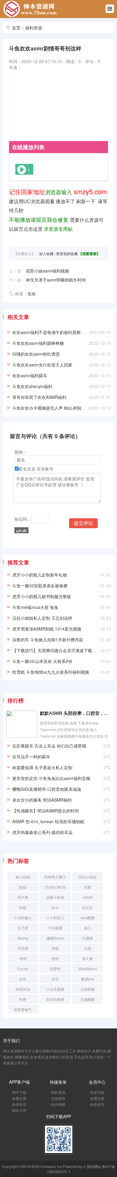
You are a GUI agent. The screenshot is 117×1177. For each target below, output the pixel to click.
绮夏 (87, 887)
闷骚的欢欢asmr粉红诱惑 (36, 354)
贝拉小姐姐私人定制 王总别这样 (42, 618)
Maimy (22, 938)
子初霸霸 (55, 927)
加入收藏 (46, 253)
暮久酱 (87, 958)
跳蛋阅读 (23, 989)
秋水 (55, 907)
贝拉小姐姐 (88, 876)
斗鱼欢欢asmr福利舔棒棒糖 (38, 343)
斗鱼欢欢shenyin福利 (32, 386)
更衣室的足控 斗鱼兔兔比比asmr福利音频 (51, 778)
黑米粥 (22, 897)
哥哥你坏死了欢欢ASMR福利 (39, 397)
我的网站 (94, 1166)
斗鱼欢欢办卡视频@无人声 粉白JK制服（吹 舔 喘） (60, 408)
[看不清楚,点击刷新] (21, 530)
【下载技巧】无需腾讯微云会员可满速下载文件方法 (60, 650)
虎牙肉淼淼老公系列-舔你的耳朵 (42, 832)
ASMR (87, 897)
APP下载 (19, 1092)
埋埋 (22, 958)
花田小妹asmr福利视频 (47, 271)
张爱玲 (55, 968)
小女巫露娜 (55, 989)
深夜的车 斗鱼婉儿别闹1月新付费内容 (47, 640)
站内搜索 (58, 1104)
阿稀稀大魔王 (55, 876)
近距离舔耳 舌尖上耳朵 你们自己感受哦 (49, 746)
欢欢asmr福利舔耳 (29, 375)
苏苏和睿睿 (55, 999)
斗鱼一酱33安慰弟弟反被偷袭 (40, 585)
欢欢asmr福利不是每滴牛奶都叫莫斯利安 (50, 332)
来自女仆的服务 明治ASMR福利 (42, 800)
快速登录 (19, 1104)
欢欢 (32, 293)
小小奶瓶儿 (55, 917)
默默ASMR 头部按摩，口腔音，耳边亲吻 (75, 713)
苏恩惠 (22, 948)
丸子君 (22, 927)
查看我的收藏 (67, 253)
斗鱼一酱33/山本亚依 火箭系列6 (42, 661)
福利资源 (33, 28)
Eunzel (22, 968)
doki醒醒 (88, 917)
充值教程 (58, 1098)
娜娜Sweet (55, 938)
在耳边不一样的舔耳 (31, 757)
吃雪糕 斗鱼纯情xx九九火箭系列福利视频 (50, 672)
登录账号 (45, 469)
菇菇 (22, 887)
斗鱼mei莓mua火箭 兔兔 (35, 607)
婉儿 (87, 927)
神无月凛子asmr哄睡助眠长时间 (56, 280)
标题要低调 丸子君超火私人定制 (42, 767)
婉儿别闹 (23, 876)
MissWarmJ (87, 968)
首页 (16, 28)
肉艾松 (87, 907)
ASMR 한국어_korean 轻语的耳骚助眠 (48, 821)
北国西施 (87, 989)
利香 (22, 999)
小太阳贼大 (23, 917)
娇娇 (55, 958)
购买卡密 (19, 1110)
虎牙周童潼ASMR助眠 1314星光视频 (46, 629)
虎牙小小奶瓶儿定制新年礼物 (39, 575)
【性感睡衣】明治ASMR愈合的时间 (45, 811)
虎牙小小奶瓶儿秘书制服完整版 (41, 596)
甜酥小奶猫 (55, 897)
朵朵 (55, 978)
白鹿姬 (87, 938)
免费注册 (19, 1098)
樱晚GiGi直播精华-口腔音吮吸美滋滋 (46, 789)
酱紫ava (87, 978)
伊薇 (55, 948)
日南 (87, 948)
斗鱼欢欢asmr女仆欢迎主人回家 (42, 365)
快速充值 (97, 1092)
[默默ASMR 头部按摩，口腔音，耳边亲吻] (21, 723)
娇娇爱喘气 (23, 1009)
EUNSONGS (55, 887)
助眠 (22, 907)
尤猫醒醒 (87, 999)
